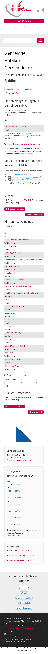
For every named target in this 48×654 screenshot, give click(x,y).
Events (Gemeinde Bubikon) (20, 560)
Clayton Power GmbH (13, 266)
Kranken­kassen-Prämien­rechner (23, 555)
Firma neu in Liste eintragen (18, 375)
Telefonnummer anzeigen (20, 460)
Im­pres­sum (28, 626)
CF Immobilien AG (11, 246)
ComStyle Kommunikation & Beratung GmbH (23, 293)
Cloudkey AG (9, 273)
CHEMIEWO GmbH (12, 253)
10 (7, 386)
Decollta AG (9, 353)
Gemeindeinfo (12, 93)
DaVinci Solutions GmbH (14, 346)
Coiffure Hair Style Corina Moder (18, 286)
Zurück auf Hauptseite (15, 209)
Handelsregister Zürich (19, 200)
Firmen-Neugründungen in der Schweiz (23, 144)
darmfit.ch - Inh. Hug (12, 333)
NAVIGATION (23, 20)
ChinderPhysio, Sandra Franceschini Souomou (23, 259)
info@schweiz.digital (24, 637)
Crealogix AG (9, 299)
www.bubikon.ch (13, 535)
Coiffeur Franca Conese (14, 279)
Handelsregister (12, 89)
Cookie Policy (22, 650)
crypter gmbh (10, 313)
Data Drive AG (10, 339)
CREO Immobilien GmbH (14, 306)
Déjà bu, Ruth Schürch (13, 359)
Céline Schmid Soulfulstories (16, 240)
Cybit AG (7, 326)
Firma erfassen (35, 412)
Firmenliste (27, 89)
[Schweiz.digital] (24, 9)
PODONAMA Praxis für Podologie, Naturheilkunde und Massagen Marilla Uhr (22, 134)
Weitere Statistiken (34, 215)
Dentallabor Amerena (13, 366)
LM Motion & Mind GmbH (15, 126)
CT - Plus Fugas (10, 319)
